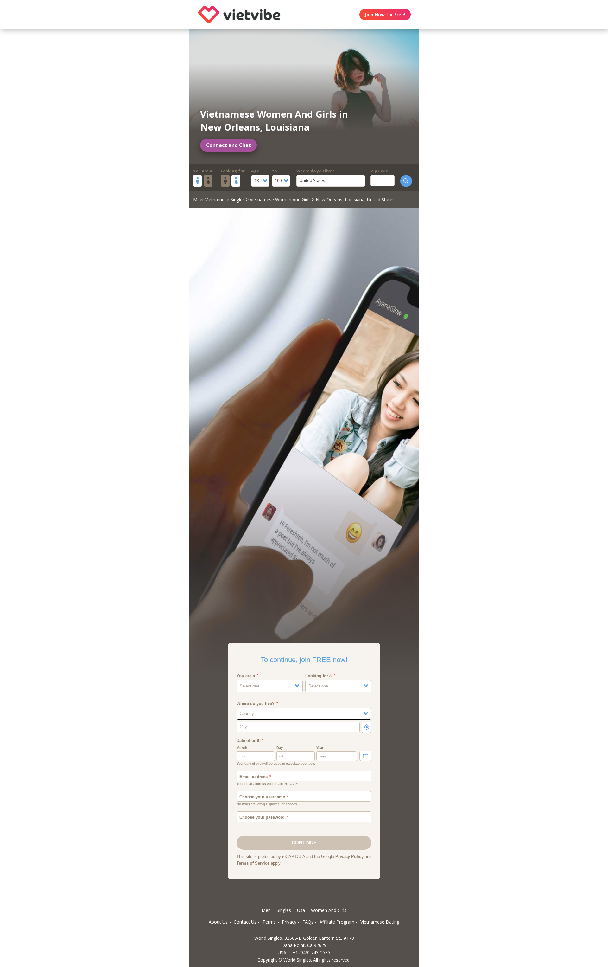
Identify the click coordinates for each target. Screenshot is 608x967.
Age (255, 171)
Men (266, 910)
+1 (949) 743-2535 (311, 953)
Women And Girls (328, 910)
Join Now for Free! (385, 14)
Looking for (233, 171)
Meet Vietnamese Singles (219, 200)
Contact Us (245, 922)
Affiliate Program (337, 922)
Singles (284, 910)
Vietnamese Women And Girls (280, 200)
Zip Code (379, 171)
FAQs (308, 922)
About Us (218, 922)
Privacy (289, 922)
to (274, 171)
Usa (301, 910)
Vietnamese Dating (379, 922)
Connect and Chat (228, 145)
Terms (269, 922)
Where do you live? (315, 171)
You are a (202, 171)
